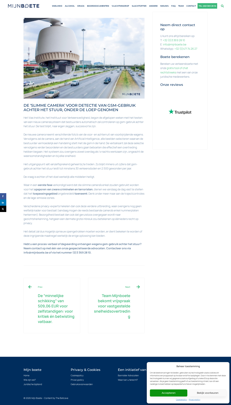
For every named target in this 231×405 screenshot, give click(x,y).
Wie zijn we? (30, 379)
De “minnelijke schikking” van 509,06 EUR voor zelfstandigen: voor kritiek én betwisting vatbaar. (56, 304)
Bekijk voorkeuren (207, 392)
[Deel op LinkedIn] (3, 202)
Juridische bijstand (33, 384)
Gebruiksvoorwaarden (82, 384)
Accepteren (169, 392)
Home (26, 375)
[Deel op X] (3, 209)
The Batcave (62, 398)
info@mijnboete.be (174, 44)
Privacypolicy (194, 399)
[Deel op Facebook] (3, 196)
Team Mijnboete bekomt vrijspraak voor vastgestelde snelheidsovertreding (112, 302)
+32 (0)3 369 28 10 (174, 40)
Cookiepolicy (181, 399)
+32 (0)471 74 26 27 (185, 48)
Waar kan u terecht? (128, 379)
